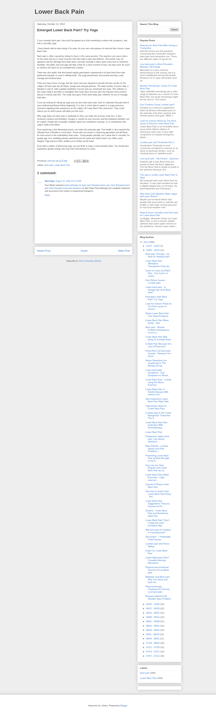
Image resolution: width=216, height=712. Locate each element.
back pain (48, 165)
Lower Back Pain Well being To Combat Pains (158, 338)
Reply (47, 195)
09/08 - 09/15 (153, 617)
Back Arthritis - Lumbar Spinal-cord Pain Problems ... (156, 449)
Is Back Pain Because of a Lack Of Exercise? (158, 345)
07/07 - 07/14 (153, 656)
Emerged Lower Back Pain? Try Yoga (156, 298)
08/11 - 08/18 (153, 634)
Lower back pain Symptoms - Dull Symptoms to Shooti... (157, 373)
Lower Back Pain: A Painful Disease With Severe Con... (156, 392)
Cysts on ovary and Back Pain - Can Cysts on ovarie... (157, 273)
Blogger (123, 705)
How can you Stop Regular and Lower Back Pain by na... (156, 468)
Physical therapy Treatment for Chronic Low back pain (157, 589)
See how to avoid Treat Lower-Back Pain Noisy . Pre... (158, 494)
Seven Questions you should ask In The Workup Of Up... (156, 363)
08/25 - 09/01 (153, 626)
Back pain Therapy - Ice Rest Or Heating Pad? (157, 255)
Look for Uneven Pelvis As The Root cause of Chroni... (158, 306)
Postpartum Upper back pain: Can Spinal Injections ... (157, 439)
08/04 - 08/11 (153, 638)
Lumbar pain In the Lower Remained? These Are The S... (158, 415)
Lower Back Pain (59, 11)
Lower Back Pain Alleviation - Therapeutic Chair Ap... (158, 263)
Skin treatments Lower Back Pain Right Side (157, 400)
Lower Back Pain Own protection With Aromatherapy (156, 425)
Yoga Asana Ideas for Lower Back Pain (156, 407)
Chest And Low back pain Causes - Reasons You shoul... (158, 353)
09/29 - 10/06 (153, 604)
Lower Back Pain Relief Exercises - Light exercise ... (157, 477)
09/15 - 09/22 (153, 613)
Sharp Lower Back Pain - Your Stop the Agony (157, 314)
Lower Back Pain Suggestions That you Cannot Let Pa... (157, 504)
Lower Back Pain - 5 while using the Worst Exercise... (158, 382)
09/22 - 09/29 (153, 608)
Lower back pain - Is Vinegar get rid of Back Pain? (158, 290)
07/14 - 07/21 (153, 651)
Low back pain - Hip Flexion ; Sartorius (159, 158)
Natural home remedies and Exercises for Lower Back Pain (159, 213)
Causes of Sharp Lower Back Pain (157, 485)
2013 (146, 242)
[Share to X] (81, 161)
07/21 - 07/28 (153, 647)
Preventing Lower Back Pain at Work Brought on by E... (157, 458)
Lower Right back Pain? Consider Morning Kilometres (157, 560)
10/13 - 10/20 (153, 246)
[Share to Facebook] (84, 161)
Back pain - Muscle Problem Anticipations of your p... (157, 330)
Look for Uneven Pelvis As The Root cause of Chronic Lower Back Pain (158, 122)
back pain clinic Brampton (113, 185)
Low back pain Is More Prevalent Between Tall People (156, 65)
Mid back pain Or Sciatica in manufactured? (158, 531)
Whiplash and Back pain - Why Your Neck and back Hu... (158, 579)
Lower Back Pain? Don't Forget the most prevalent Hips (157, 523)
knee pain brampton (72, 188)
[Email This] (75, 161)
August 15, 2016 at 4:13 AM (68, 181)
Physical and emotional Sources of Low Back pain (157, 570)
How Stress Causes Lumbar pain (155, 281)
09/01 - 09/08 (153, 621)
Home (84, 250)
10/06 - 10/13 (153, 250)
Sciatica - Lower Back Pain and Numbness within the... (156, 513)
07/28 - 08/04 (153, 643)
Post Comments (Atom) (90, 261)
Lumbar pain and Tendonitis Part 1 (157, 142)
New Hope (50, 181)
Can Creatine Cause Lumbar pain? (157, 104)
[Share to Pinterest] (87, 161)
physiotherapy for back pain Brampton (82, 185)
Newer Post (43, 250)
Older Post (124, 250)
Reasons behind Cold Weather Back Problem (158, 597)
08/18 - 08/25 (153, 630)
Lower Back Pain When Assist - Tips (157, 321)
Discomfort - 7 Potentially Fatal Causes (157, 538)
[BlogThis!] (78, 161)
